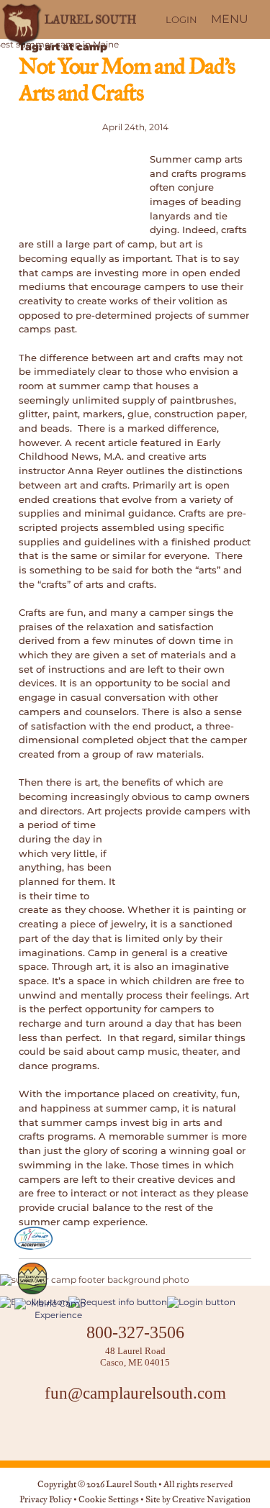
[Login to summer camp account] (201, 1301)
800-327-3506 (135, 1332)
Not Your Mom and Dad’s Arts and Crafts (127, 81)
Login (181, 19)
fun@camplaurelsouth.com (135, 1393)
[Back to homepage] (67, 19)
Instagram (135, 1432)
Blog (171, 1432)
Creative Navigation (211, 1500)
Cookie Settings (108, 1500)
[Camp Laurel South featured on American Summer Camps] (32, 1278)
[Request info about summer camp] (117, 1301)
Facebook (99, 1432)
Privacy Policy (45, 1500)
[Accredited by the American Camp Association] (33, 1238)
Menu (229, 19)
